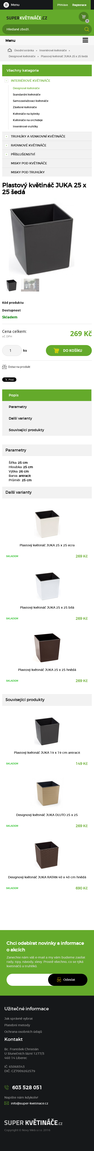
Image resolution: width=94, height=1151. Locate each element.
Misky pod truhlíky (28, 172)
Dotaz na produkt (19, 367)
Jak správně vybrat (18, 1019)
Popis (14, 395)
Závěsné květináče (25, 107)
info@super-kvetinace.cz (29, 1103)
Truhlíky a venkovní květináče (38, 136)
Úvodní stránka (24, 50)
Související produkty (26, 430)
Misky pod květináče (29, 163)
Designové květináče (22, 56)
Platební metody (17, 1025)
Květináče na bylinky (26, 113)
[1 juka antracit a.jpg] (41, 237)
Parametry (18, 406)
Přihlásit (62, 5)
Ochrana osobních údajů (23, 1032)
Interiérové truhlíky (25, 126)
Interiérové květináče (53, 50)
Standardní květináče (26, 94)
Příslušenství (23, 154)
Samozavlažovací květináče (30, 100)
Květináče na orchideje (28, 120)
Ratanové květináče (28, 145)
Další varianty (20, 418)
